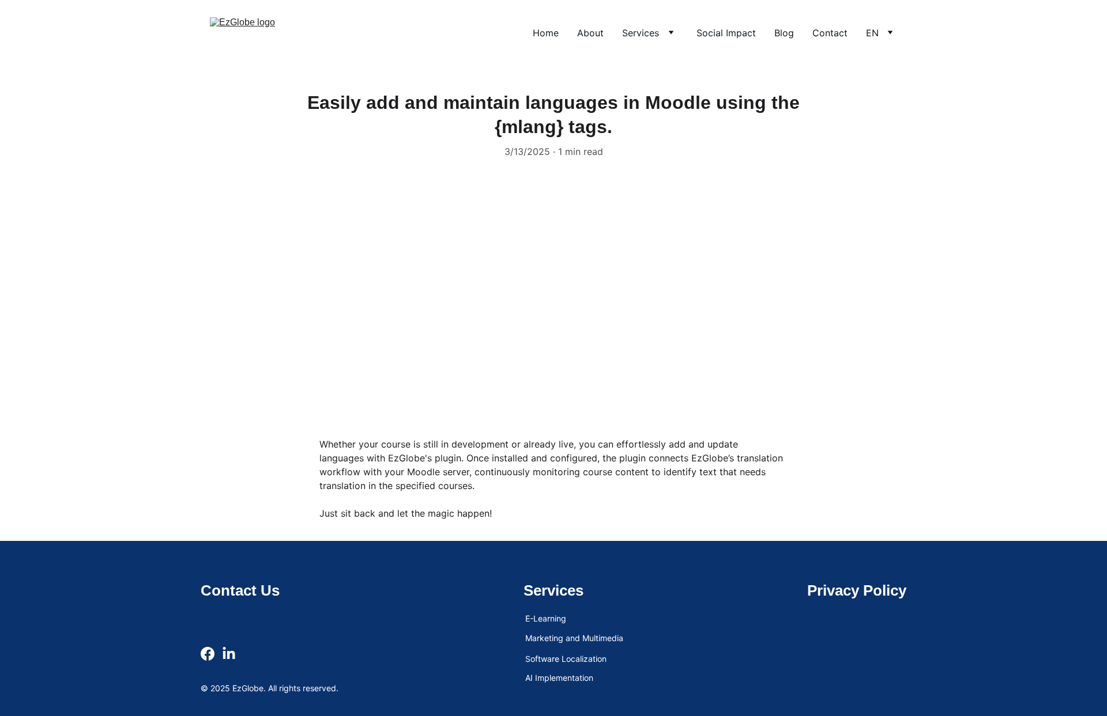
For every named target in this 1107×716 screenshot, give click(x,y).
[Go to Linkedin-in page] (229, 654)
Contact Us (240, 590)
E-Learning (545, 618)
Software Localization (566, 659)
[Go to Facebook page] (207, 654)
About (590, 33)
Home (546, 33)
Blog (784, 33)
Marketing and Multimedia (574, 638)
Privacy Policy (856, 590)
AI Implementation (559, 678)
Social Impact (726, 33)
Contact (830, 33)
